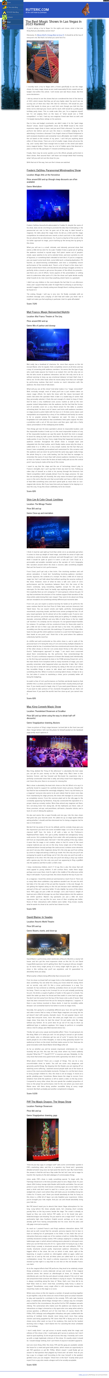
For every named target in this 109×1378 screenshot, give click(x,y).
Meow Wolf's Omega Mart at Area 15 (50, 35)
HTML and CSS (83, 1375)
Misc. (8, 27)
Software (10, 17)
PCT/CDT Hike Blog (13, 12)
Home (9, 2)
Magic (9, 22)
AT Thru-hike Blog (12, 7)
